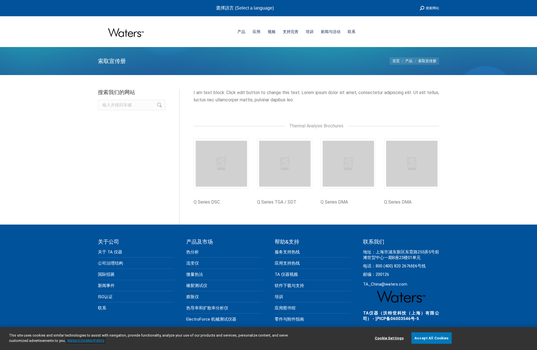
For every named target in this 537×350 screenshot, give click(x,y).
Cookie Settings (389, 338)
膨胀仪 (192, 296)
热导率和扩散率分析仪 (207, 308)
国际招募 (106, 274)
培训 (279, 296)
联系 (102, 308)
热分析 (192, 252)
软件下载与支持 (289, 285)
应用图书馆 (285, 308)
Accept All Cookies (431, 338)
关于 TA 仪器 (110, 252)
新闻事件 (106, 285)
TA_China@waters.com (385, 284)
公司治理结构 (110, 263)
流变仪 (192, 263)
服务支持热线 (287, 252)
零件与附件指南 (289, 319)
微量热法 (194, 274)
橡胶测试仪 (196, 285)
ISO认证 (105, 296)
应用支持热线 (287, 263)
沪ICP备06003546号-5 (397, 318)
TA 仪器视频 (286, 274)
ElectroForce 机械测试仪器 (211, 319)
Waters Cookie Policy (86, 341)
